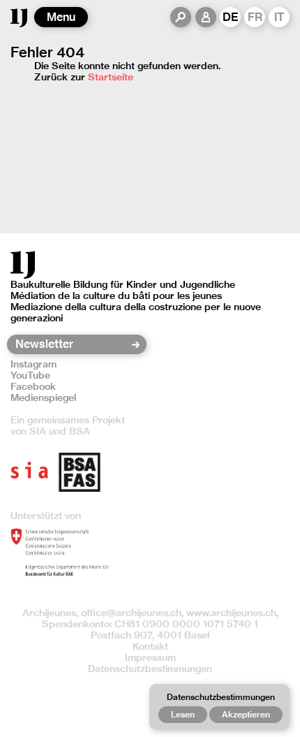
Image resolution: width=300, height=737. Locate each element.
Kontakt (150, 646)
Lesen (183, 714)
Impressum (150, 657)
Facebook (33, 386)
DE (231, 17)
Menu (61, 17)
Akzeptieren (246, 714)
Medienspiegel (43, 397)
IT (279, 17)
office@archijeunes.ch (131, 612)
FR (255, 17)
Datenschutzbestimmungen (150, 668)
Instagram (33, 364)
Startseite (110, 77)
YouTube (30, 375)
